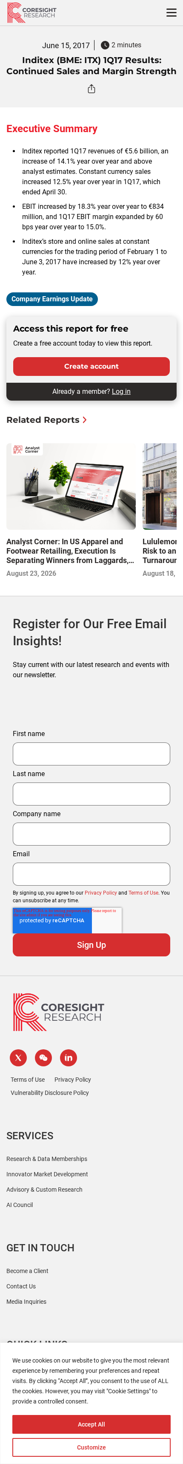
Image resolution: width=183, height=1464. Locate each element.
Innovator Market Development (47, 1174)
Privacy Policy (101, 893)
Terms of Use (143, 893)
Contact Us (21, 1286)
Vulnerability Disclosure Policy (50, 1092)
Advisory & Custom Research (44, 1189)
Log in (121, 391)
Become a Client (27, 1271)
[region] (91, 1403)
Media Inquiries (26, 1301)
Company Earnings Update (52, 299)
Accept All (91, 1424)
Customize (91, 1447)
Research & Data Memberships (46, 1158)
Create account (91, 366)
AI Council (19, 1204)
